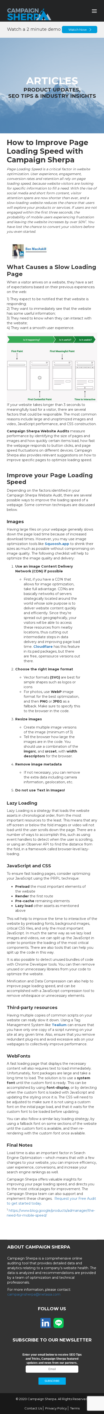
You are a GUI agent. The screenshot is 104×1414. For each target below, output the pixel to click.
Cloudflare (43, 646)
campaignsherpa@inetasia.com (33, 1294)
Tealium (59, 1025)
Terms (75, 1408)
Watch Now (77, 29)
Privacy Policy (56, 1408)
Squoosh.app (57, 544)
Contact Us (33, 1408)
